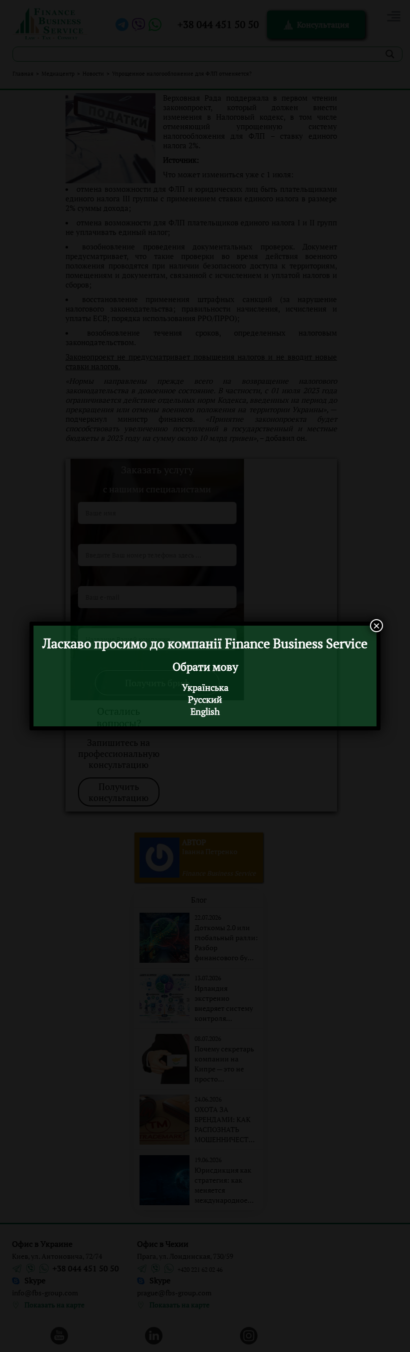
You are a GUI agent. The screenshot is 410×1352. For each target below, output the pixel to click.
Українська (205, 687)
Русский (205, 699)
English (205, 711)
